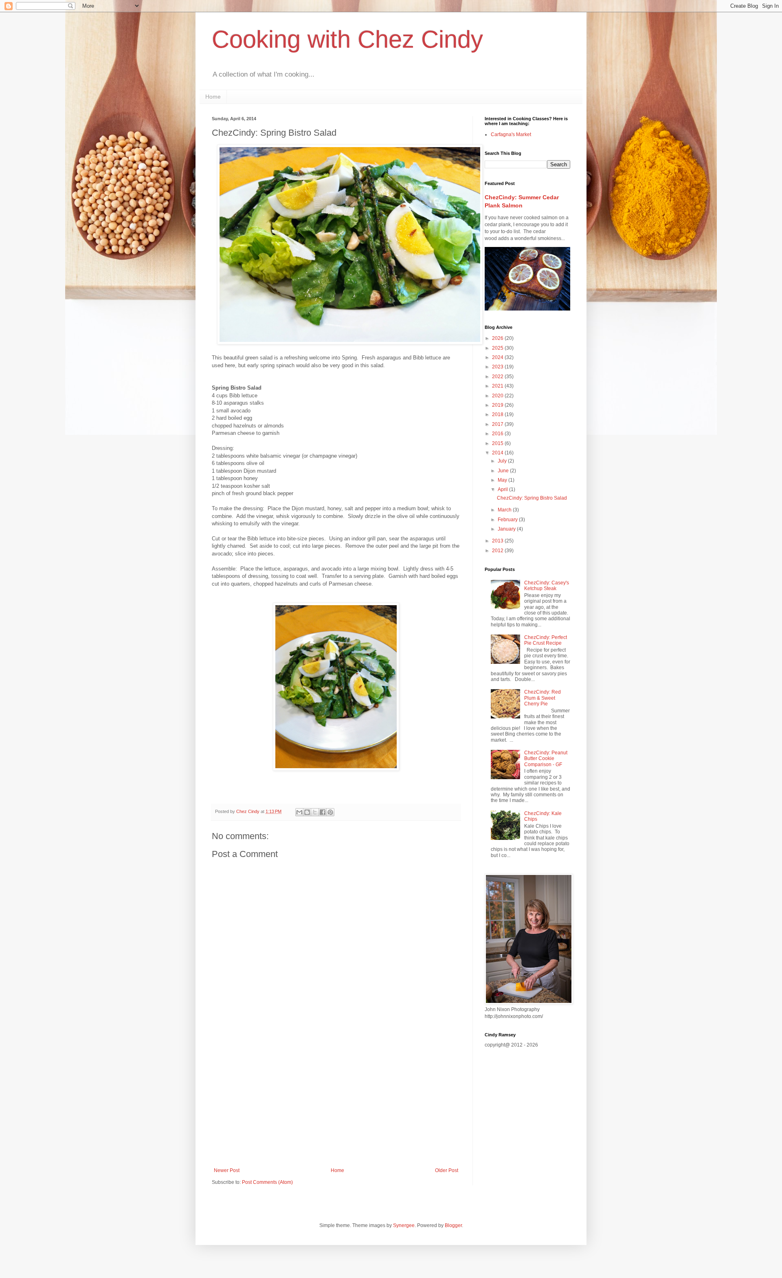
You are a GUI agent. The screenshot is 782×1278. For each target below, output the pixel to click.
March (505, 510)
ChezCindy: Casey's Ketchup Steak (546, 585)
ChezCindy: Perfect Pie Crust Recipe (545, 640)
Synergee (404, 1225)
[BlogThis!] (307, 812)
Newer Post (226, 1170)
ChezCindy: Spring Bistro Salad (532, 498)
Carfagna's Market (511, 134)
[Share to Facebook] (323, 812)
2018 (498, 414)
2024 (498, 357)
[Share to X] (315, 812)
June (504, 471)
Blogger (453, 1225)
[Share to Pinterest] (330, 812)
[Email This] (299, 812)
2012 (498, 550)
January (507, 529)
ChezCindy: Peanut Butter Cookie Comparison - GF (545, 758)
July (503, 461)
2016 (498, 433)
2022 (498, 376)
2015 (498, 443)
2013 (498, 541)
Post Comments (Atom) (267, 1182)
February (508, 519)
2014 (498, 453)
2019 (498, 405)
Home (213, 96)
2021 (498, 386)
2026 (498, 338)
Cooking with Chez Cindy (347, 39)
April (503, 489)
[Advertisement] (336, 1100)
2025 (498, 348)
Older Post (446, 1170)
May (503, 480)
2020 (498, 396)
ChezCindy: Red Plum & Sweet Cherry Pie (542, 698)
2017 (498, 424)
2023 (498, 367)
